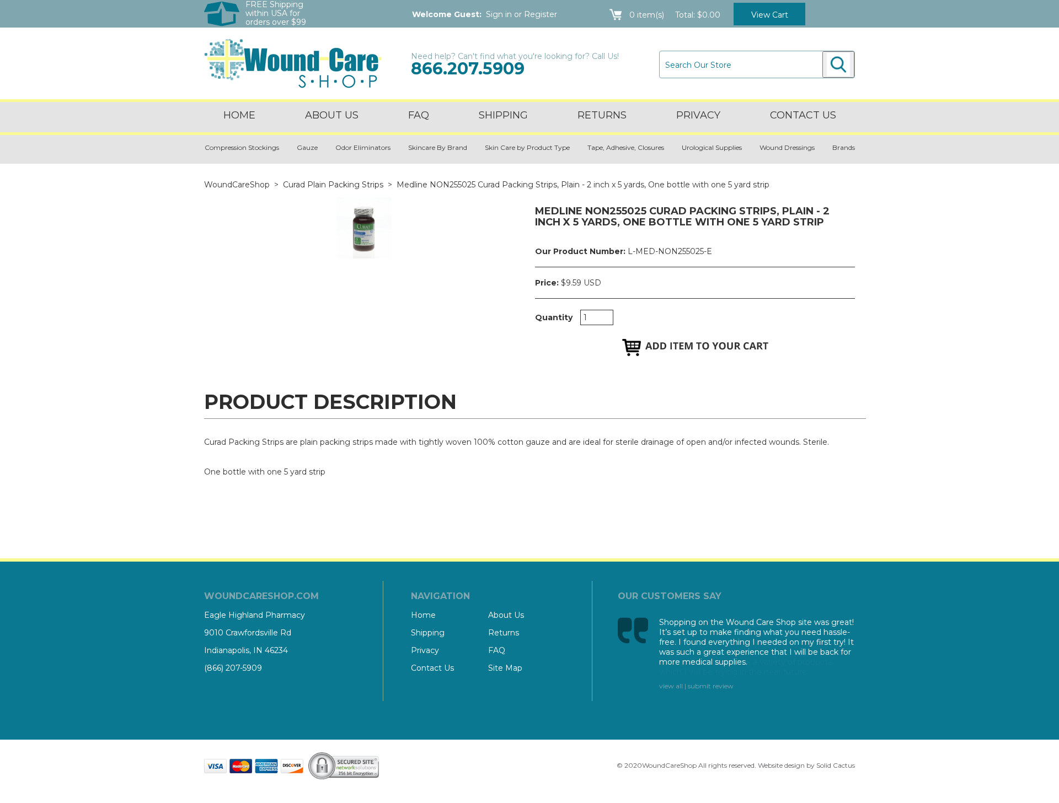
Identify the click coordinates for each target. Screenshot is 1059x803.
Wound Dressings (787, 147)
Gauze (307, 147)
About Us (332, 115)
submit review (711, 686)
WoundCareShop (237, 185)
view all (671, 686)
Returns (602, 115)
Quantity (554, 317)
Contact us (803, 115)
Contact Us (432, 668)
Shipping (503, 115)
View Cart (769, 15)
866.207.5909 (468, 68)
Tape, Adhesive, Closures (625, 147)
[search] (838, 64)
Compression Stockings (242, 147)
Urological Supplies (712, 147)
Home (239, 115)
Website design (781, 765)
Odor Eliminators (363, 147)
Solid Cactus (835, 765)
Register (540, 14)
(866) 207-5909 (233, 668)
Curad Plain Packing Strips (333, 185)
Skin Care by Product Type (527, 147)
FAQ (418, 115)
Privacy (698, 115)
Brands (843, 147)
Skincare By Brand (437, 147)
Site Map (505, 668)
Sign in (499, 14)
